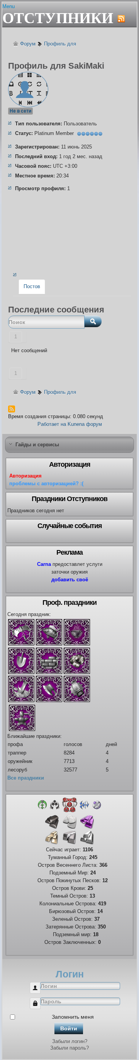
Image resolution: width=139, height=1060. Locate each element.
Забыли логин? (69, 1041)
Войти (68, 1028)
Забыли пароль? (69, 1048)
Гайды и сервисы (37, 444)
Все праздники (25, 778)
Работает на (51, 424)
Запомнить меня (73, 1017)
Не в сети (20, 111)
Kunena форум (85, 424)
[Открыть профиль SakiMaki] (28, 74)
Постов (32, 286)
